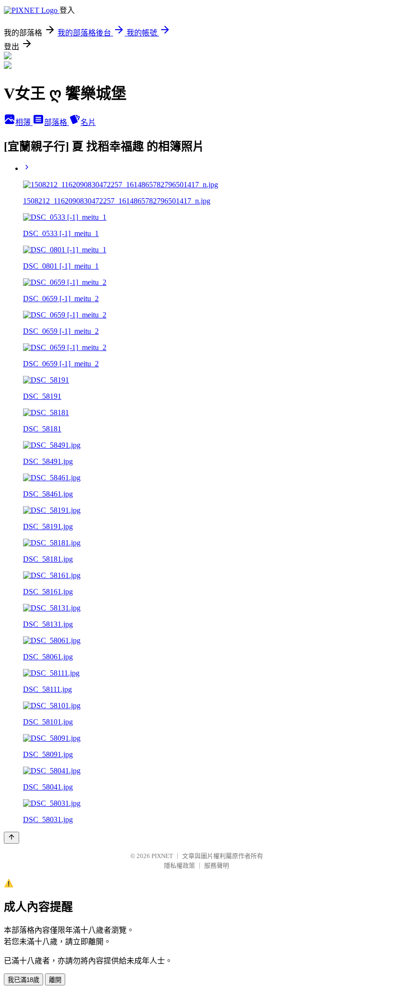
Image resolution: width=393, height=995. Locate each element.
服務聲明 (216, 865)
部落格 (56, 122)
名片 (88, 122)
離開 (55, 980)
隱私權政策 (179, 865)
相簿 (24, 122)
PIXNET (162, 855)
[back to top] (11, 838)
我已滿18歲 (23, 980)
